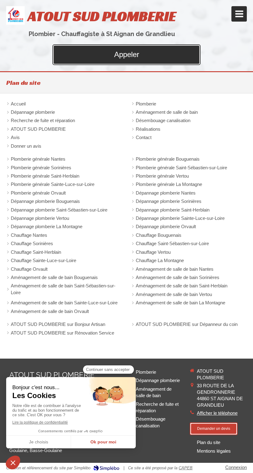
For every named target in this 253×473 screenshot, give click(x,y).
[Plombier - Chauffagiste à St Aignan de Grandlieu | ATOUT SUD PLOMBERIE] (15, 15)
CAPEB (186, 468)
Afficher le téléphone (217, 413)
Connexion (236, 467)
